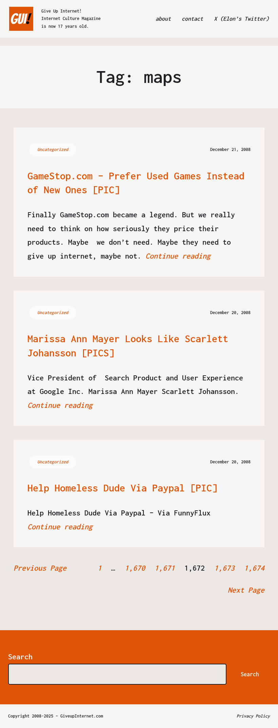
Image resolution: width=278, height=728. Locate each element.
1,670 (135, 568)
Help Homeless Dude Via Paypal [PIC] (122, 487)
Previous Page (40, 568)
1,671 (165, 568)
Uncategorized (52, 149)
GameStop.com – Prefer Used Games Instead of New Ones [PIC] (135, 183)
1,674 (254, 568)
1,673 (224, 568)
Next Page (246, 590)
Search (20, 656)
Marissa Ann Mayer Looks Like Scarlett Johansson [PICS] (127, 345)
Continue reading (178, 255)
